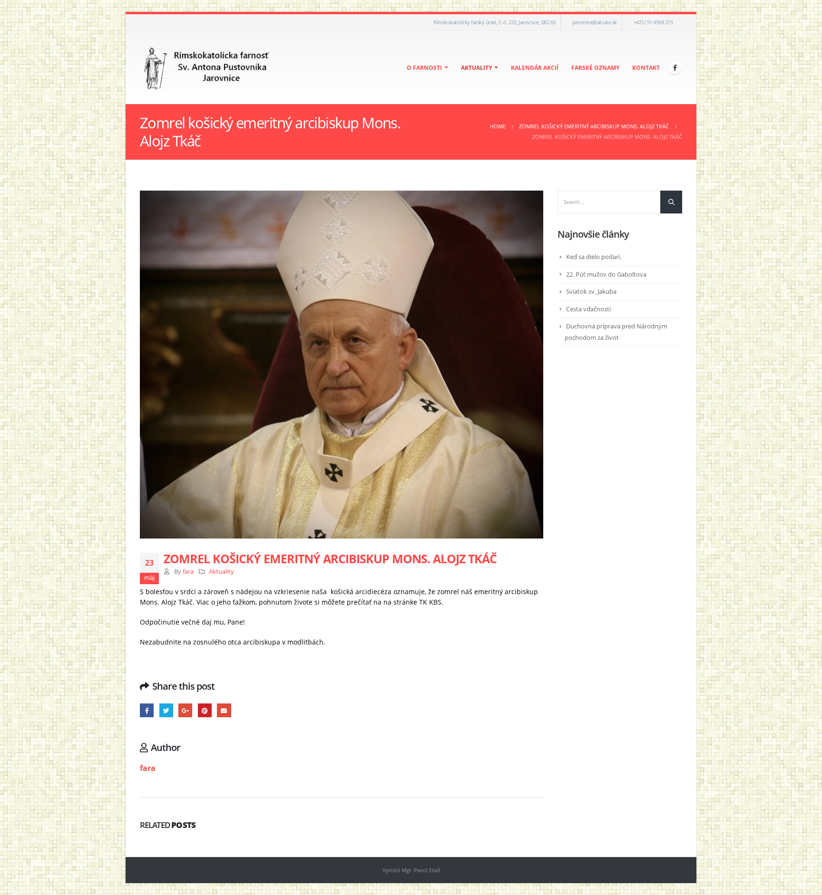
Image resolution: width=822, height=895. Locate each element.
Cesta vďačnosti (588, 309)
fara (188, 572)
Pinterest (205, 710)
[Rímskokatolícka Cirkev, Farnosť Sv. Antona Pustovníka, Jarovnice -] (207, 67)
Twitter (166, 710)
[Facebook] (675, 67)
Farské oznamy (595, 68)
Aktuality (476, 68)
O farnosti (424, 68)
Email (224, 710)
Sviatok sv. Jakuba (591, 291)
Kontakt (646, 68)
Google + (185, 710)
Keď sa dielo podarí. (593, 256)
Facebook (147, 710)
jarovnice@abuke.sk (594, 22)
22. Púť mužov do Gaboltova (606, 274)
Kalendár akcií (534, 68)
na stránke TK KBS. (413, 601)
